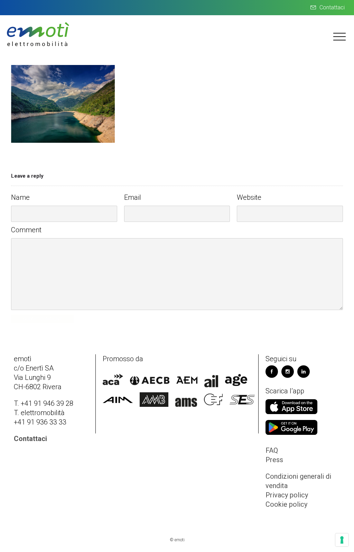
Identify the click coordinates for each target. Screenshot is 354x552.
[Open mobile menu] (340, 36)
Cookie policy (286, 504)
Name (20, 197)
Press (274, 460)
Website (249, 197)
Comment (26, 230)
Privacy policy (287, 495)
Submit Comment (42, 318)
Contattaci (332, 7)
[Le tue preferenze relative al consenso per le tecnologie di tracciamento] (341, 539)
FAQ (272, 450)
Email (132, 197)
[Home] (38, 45)
